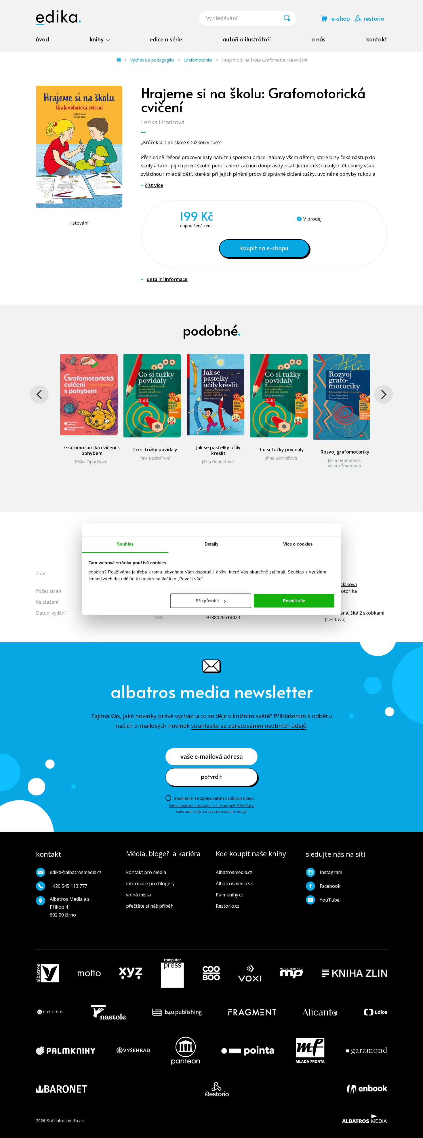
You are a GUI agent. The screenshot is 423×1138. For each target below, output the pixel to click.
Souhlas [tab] (125, 544)
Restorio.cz (227, 906)
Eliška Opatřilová (91, 461)
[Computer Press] (172, 973)
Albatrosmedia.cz (234, 872)
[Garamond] (366, 1050)
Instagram (331, 872)
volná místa (138, 895)
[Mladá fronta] (310, 1050)
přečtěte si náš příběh (150, 906)
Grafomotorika (198, 60)
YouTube (330, 900)
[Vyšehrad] (133, 1050)
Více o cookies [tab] (298, 544)
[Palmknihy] (65, 1050)
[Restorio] (217, 1089)
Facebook (330, 886)
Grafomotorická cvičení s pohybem (92, 450)
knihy (97, 39)
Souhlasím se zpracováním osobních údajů (214, 798)
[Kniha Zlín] (354, 973)
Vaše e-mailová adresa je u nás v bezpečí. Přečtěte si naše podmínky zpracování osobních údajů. (211, 808)
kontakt (376, 39)
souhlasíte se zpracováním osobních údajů (248, 726)
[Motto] (89, 973)
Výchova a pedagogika (152, 60)
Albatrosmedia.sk (234, 883)
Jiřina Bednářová (154, 458)
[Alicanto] (320, 1012)
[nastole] (108, 1012)
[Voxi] (250, 973)
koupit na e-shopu (264, 248)
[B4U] (177, 1012)
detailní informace (167, 279)
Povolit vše (294, 600)
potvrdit (211, 776)
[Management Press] (291, 973)
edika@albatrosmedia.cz (76, 872)
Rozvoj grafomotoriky (345, 452)
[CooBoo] (211, 973)
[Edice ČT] (375, 1012)
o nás (318, 39)
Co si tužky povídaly (155, 449)
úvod (42, 39)
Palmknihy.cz (229, 895)
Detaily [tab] (212, 544)
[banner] (58, 17)
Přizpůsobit (207, 600)
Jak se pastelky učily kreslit (218, 450)
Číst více (154, 185)
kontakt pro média (146, 872)
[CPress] (50, 1012)
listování (79, 223)
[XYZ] (130, 973)
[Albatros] (47, 973)
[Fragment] (252, 1012)
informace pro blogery (150, 883)
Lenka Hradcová (162, 122)
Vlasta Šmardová (344, 465)
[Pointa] (248, 1050)
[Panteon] (186, 1050)
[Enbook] (367, 1089)
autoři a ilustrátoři (247, 39)
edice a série (166, 39)
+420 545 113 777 (68, 886)
